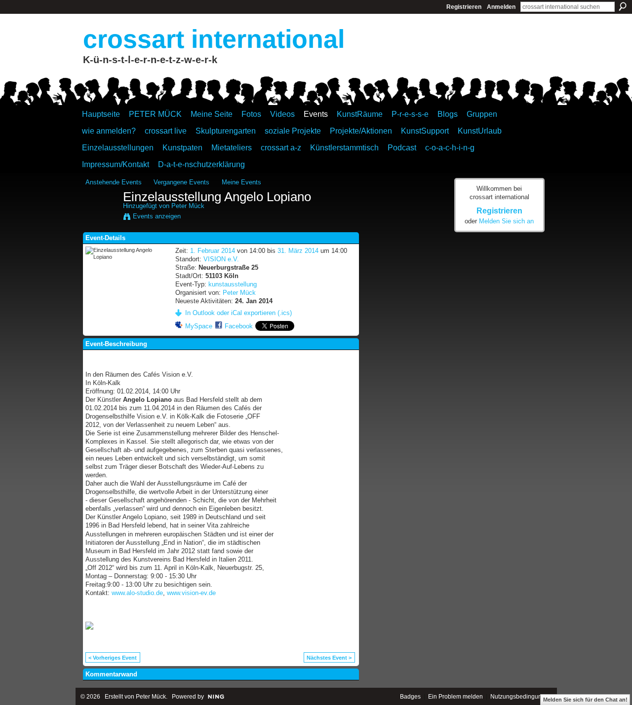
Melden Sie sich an (506, 221)
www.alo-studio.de (137, 593)
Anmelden (501, 6)
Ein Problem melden (455, 696)
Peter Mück (187, 206)
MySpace (198, 326)
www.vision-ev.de (191, 593)
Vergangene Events (181, 182)
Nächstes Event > (329, 658)
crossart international (214, 39)
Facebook (239, 326)
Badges (410, 696)
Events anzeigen (157, 216)
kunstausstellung (232, 284)
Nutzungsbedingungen (521, 696)
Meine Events (241, 182)
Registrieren (463, 6)
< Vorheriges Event (112, 658)
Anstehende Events (113, 182)
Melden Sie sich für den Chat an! (585, 700)
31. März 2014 (297, 250)
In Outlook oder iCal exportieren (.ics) (238, 313)
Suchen (623, 6)
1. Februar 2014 (212, 250)
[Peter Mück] (101, 218)
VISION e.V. (221, 259)
